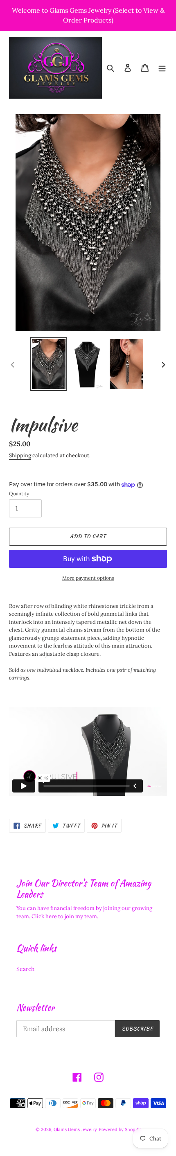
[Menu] (162, 68)
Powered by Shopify (120, 1129)
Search (25, 969)
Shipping (20, 455)
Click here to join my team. (65, 916)
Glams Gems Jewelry (75, 1129)
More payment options (88, 578)
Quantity (19, 493)
